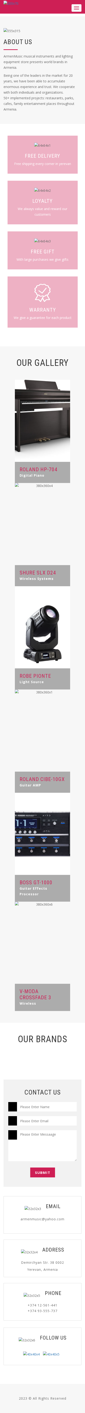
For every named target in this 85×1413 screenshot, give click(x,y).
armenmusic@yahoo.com (42, 1219)
